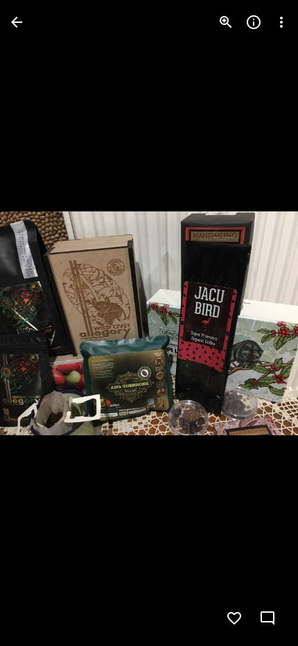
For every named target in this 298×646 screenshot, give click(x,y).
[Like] (234, 618)
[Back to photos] (16, 22)
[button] (38, 323)
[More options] (281, 22)
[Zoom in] (226, 22)
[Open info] (254, 22)
